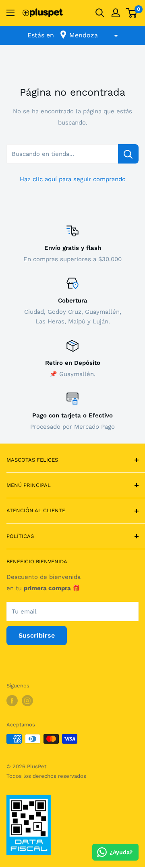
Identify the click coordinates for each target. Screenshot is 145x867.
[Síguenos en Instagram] (27, 700)
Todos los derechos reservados (46, 776)
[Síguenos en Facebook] (12, 700)
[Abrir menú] (10, 13)
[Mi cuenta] (116, 12)
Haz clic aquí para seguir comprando (73, 179)
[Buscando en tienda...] (128, 154)
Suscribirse (37, 635)
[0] (132, 13)
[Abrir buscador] (99, 12)
